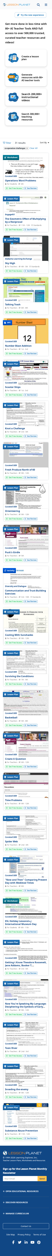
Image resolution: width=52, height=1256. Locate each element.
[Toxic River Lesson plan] (26, 1052)
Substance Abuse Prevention (21, 1130)
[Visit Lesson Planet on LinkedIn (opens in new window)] (26, 1242)
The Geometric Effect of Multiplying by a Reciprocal (25, 220)
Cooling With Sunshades (19, 635)
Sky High (10, 263)
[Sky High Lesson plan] (26, 250)
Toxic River (11, 1048)
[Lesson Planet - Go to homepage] (16, 4)
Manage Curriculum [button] (17, 1213)
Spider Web (11, 841)
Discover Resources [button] (17, 1202)
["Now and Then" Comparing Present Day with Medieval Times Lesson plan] (26, 872)
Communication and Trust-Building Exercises (25, 592)
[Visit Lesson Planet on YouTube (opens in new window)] (32, 1242)
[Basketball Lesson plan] (26, 706)
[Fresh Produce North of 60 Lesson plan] (26, 459)
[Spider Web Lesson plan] (26, 845)
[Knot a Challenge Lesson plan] (26, 432)
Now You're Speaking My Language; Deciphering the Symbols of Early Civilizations (25, 1006)
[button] (46, 5)
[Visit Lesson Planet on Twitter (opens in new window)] (20, 1242)
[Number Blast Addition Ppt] (26, 335)
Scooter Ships (13, 387)
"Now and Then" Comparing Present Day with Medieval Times (26, 881)
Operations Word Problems (20, 180)
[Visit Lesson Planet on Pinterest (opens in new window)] (39, 1242)
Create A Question (15, 758)
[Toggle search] (38, 4)
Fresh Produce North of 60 (20, 469)
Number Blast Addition (18, 345)
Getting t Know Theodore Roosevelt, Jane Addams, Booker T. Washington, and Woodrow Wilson (26, 965)
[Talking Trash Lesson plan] (26, 293)
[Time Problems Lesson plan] (26, 789)
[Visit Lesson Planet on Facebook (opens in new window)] (13, 1242)
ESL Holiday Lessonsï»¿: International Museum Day (21, 922)
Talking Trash (13, 304)
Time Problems (13, 800)
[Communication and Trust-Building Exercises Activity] (26, 597)
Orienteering (12, 511)
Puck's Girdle (12, 552)
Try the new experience (32, 15)
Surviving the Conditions (19, 676)
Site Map (10, 1234)
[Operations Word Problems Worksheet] (26, 184)
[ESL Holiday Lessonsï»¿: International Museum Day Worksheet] (26, 913)
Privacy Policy (24, 1234)
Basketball (11, 717)
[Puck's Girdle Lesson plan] (26, 541)
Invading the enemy (16, 1089)
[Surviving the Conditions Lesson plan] (26, 680)
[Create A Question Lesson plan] (26, 748)
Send (42, 1178)
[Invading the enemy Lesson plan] (26, 1093)
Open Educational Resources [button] (22, 1191)
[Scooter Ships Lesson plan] (26, 376)
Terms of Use (39, 1234)
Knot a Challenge (15, 428)
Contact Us (26, 1226)
